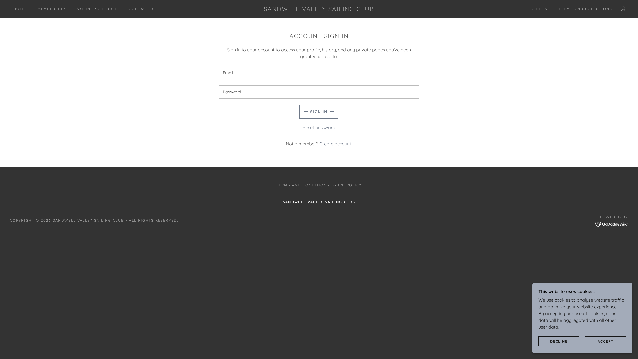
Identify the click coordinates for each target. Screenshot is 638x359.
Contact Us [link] (142, 9)
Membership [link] (51, 9)
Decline (559, 341)
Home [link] (19, 9)
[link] (319, 9)
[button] (623, 9)
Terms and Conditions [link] (585, 9)
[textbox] (319, 72)
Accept (606, 341)
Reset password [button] (319, 127)
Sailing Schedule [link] (97, 9)
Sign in (319, 111)
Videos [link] (539, 9)
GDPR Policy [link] (347, 185)
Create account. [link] (335, 144)
